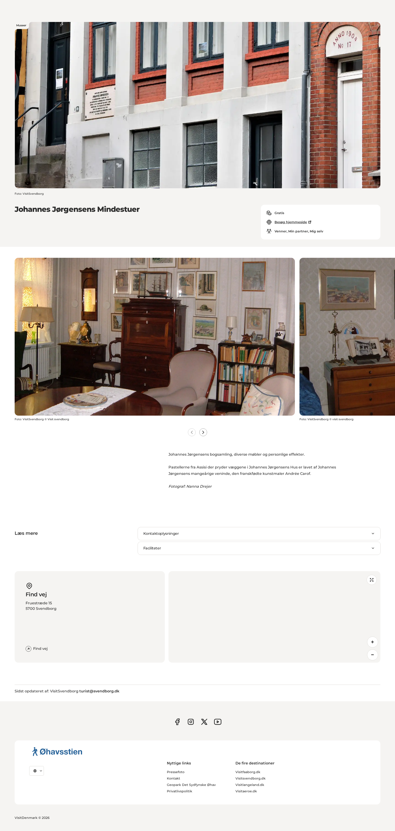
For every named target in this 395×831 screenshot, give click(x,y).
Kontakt (173, 778)
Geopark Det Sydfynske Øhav (191, 785)
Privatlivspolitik (179, 791)
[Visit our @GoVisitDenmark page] (204, 722)
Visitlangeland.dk (249, 785)
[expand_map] (372, 580)
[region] (274, 617)
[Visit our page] (191, 722)
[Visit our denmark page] (177, 722)
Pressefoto (175, 772)
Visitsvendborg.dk (250, 778)
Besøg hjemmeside (291, 222)
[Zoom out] (372, 654)
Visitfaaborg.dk (247, 772)
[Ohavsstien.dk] (57, 751)
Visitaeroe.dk (246, 791)
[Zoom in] (372, 642)
